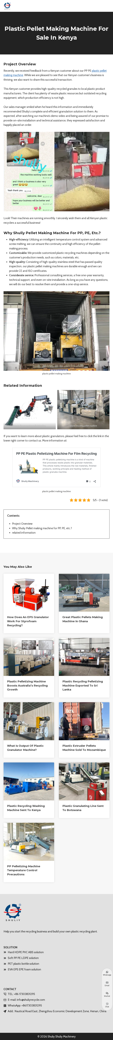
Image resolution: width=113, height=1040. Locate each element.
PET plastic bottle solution (23, 963)
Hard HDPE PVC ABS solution (26, 952)
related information (24, 532)
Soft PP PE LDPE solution (23, 958)
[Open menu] (106, 6)
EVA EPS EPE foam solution (24, 969)
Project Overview (22, 523)
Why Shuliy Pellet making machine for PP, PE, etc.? (42, 528)
